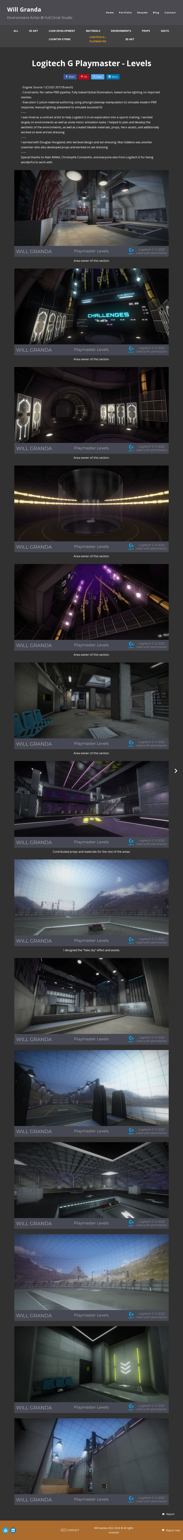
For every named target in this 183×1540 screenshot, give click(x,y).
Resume (142, 12)
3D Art (33, 30)
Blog (156, 12)
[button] (168, 1514)
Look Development (62, 30)
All (16, 30)
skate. (165, 30)
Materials (93, 30)
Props (146, 30)
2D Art (129, 39)
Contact (170, 12)
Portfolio (125, 12)
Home (110, 12)
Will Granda (24, 9)
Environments (121, 30)
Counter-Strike (60, 39)
